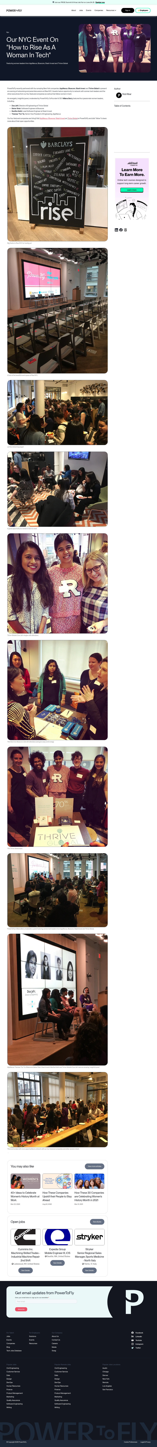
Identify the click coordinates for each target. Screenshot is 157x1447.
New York (106, 1379)
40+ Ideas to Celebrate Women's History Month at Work (25, 1196)
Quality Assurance (13, 1400)
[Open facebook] (121, 230)
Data (8, 1375)
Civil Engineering (12, 1368)
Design (9, 1379)
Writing (9, 1407)
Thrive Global (72, 118)
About (73, 10)
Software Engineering (14, 1404)
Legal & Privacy (145, 1442)
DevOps (9, 1382)
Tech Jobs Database (14, 1351)
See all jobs (97, 1222)
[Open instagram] (132, 1344)
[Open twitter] (125, 230)
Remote (105, 1382)
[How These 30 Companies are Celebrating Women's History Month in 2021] (89, 1180)
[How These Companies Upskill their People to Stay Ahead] (57, 1180)
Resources (110, 10)
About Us (55, 1336)
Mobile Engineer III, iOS (57, 1253)
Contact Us (56, 1340)
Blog (8, 1347)
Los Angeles (107, 1386)
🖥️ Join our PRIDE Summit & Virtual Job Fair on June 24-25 (73, 2)
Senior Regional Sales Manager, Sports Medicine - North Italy (89, 1256)
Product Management (14, 1393)
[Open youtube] (132, 1340)
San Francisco (108, 1390)
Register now (100, 2)
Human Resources (13, 1386)
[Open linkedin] (116, 230)
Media (54, 1347)
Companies (99, 10)
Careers (55, 1343)
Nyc (7, 32)
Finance (9, 1390)
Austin (105, 1368)
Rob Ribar (126, 94)
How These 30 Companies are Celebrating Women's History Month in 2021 (89, 1196)
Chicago (106, 1372)
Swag (54, 1351)
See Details (25, 1270)
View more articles (94, 1166)
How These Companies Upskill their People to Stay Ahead (57, 1196)
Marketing (10, 1397)
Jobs (81, 10)
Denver (105, 1375)
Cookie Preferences (130, 1442)
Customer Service (13, 1372)
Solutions (32, 1336)
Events (88, 10)
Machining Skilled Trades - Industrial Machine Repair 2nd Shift (25, 1256)
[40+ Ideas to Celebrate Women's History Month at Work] (25, 1180)
